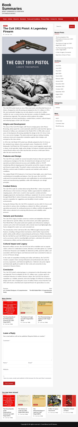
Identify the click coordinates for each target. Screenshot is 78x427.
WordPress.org (60, 126)
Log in (57, 118)
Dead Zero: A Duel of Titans (63, 55)
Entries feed (59, 121)
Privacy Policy (45, 19)
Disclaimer (23, 19)
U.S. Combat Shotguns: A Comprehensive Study (15, 290)
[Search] (75, 19)
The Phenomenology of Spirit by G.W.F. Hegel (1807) (45, 318)
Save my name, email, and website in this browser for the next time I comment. (27, 378)
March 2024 (59, 76)
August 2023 (59, 94)
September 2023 (60, 91)
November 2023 (60, 86)
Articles (10, 19)
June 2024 (58, 68)
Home (5, 19)
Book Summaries (12, 7)
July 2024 (58, 65)
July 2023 (58, 97)
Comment (6, 340)
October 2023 (59, 89)
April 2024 (58, 73)
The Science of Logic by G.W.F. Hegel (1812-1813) (27, 318)
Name (5, 363)
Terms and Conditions (33, 19)
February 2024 (59, 78)
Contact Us (54, 19)
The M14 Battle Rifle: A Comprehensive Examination (40, 290)
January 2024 (59, 81)
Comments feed (60, 123)
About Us (16, 19)
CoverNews (44, 424)
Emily (11, 34)
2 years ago (7, 34)
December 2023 (60, 83)
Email (30, 363)
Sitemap (60, 19)
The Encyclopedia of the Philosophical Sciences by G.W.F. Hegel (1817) (64, 39)
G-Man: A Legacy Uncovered (63, 52)
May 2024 (58, 70)
